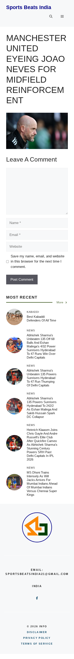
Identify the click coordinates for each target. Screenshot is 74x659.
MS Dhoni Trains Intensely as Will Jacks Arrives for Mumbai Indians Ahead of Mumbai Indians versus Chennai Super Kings (42, 483)
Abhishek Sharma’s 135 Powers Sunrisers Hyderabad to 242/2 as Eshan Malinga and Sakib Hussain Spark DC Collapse (42, 407)
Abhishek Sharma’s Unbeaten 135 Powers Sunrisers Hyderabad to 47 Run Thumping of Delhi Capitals (42, 378)
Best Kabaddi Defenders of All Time (41, 318)
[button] (51, 16)
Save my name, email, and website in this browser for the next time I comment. (37, 261)
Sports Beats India (28, 7)
